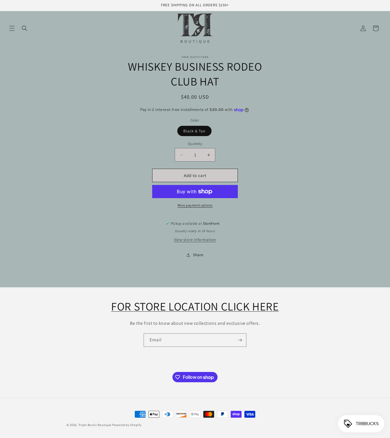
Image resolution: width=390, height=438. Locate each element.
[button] (12, 28)
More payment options (195, 205)
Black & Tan (194, 131)
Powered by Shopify (127, 425)
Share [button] (198, 254)
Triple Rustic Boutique (94, 425)
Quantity (195, 143)
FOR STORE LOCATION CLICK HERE (195, 306)
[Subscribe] (240, 340)
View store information (195, 239)
